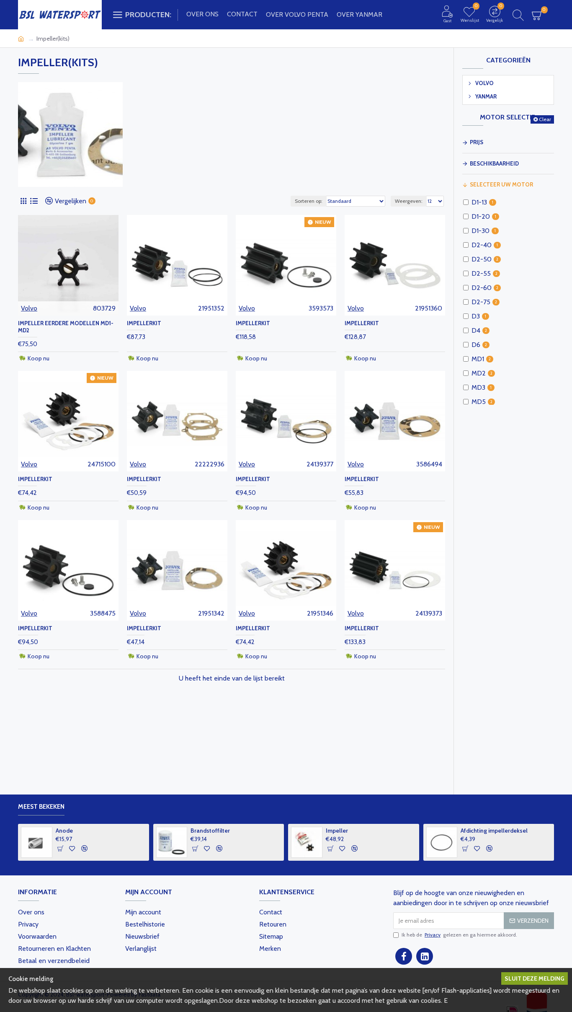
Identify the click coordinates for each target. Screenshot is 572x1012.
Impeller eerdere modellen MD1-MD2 (65, 327)
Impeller (459, 830)
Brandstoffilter (332, 830)
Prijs (476, 142)
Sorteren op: (308, 201)
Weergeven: (409, 201)
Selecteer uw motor (501, 184)
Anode (186, 830)
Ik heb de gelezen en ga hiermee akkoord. (459, 935)
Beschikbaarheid (494, 163)
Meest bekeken (41, 806)
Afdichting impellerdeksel (76, 830)
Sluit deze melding (534, 978)
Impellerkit (144, 323)
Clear (545, 119)
